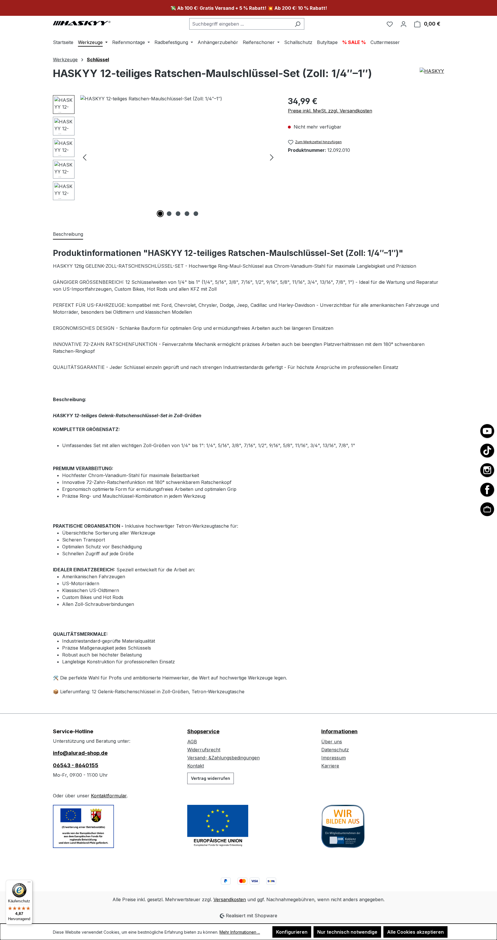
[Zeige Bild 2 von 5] (169, 213)
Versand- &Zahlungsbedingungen (223, 758)
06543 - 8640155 (75, 765)
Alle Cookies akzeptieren (415, 932)
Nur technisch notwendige (347, 932)
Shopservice (203, 731)
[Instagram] (487, 470)
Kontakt (195, 766)
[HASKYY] (432, 76)
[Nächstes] (271, 157)
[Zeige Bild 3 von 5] (178, 213)
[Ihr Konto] (403, 24)
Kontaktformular (109, 796)
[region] (164, 157)
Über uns (331, 741)
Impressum (333, 758)
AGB (192, 741)
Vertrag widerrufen (210, 778)
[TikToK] (487, 450)
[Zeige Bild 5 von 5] (196, 213)
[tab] (68, 234)
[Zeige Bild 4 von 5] (187, 213)
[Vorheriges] (84, 157)
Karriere (330, 766)
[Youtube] (487, 431)
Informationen (339, 731)
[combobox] (240, 24)
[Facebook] (487, 490)
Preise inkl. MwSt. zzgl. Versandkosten (330, 111)
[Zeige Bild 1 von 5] (160, 213)
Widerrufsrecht (203, 750)
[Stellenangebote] (487, 509)
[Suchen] (297, 24)
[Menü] (29, 883)
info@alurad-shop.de (80, 753)
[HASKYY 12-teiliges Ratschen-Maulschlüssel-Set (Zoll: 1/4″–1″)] (178, 157)
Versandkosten (229, 899)
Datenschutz (335, 750)
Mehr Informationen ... (239, 932)
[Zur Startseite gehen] (81, 22)
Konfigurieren (291, 932)
